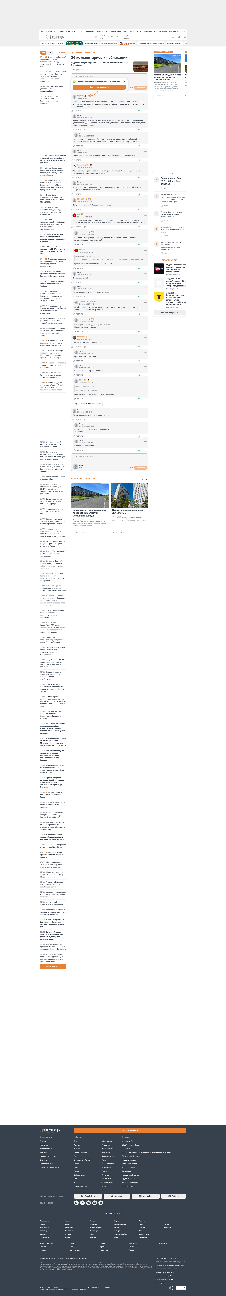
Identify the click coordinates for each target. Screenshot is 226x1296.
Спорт (103, 1160)
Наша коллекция (129, 1160)
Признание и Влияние (116, 31)
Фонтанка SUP (46, 31)
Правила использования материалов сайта (170, 1265)
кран (78, 214)
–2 (145, 209)
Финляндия (106, 1179)
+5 (139, 450)
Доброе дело (79, 1175)
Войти (81, 467)
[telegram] (82, 1202)
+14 (139, 419)
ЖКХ (76, 1182)
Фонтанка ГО (77, 31)
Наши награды (160, 1283)
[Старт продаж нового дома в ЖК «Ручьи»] (129, 495)
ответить (77, 111)
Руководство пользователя (164, 1279)
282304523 (83, 380)
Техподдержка (46, 1149)
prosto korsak (83, 232)
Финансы (105, 1175)
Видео (76, 1156)
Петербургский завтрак (169, 31)
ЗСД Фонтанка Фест (148, 31)
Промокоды (169, 260)
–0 (145, 111)
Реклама (43, 1152)
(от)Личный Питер (62, 31)
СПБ (49, 53)
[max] (76, 1202)
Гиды (76, 1167)
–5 (145, 450)
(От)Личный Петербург (131, 1156)
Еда (75, 1179)
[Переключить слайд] (186, 63)
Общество (105, 1145)
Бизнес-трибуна (80, 1152)
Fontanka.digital (128, 1167)
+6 (139, 361)
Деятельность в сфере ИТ (163, 1276)
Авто (76, 1141)
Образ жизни (106, 1141)
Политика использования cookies (166, 1269)
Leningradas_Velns (83, 165)
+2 (139, 194)
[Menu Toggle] (41, 37)
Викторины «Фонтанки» (84, 1160)
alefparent (80, 96)
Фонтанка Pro (127, 1141)
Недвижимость (80, 1186)
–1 (145, 227)
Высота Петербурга (130, 1182)
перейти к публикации (85, 52)
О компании (45, 1160)
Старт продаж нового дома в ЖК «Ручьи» (129, 511)
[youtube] (94, 1202)
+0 (139, 111)
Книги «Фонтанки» (130, 1164)
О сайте (43, 1141)
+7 (139, 347)
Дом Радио (126, 1171)
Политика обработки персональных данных (170, 1262)
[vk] (88, 1202)
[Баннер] (74, 43)
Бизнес (77, 1149)
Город (76, 1171)
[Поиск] (173, 37)
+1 (139, 178)
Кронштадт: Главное (130, 1175)
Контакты (44, 1145)
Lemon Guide (133, 31)
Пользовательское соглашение (165, 1258)
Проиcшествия (107, 1156)
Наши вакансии (46, 1164)
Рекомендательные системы (164, 1272)
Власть (77, 1164)
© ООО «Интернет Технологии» (99, 1287)
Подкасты (105, 1152)
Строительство (107, 1164)
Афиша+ (77, 1145)
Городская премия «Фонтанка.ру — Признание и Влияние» (146, 1152)
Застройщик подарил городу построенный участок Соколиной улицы (89, 513)
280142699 (81, 199)
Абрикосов (81, 336)
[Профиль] (184, 37)
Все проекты (127, 1186)
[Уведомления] (179, 37)
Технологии (106, 1167)
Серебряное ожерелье (94, 31)
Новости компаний (83, 478)
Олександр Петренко (86, 301)
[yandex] (100, 1202)
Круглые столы (128, 1179)
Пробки (113, 37)
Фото (103, 1186)
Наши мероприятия (48, 1156)
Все (43, 53)
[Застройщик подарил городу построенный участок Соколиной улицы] (90, 495)
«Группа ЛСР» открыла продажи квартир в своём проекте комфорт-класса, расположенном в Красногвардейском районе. (129, 519)
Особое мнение (107, 1149)
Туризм (104, 1171)
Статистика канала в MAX (51, 1167)
